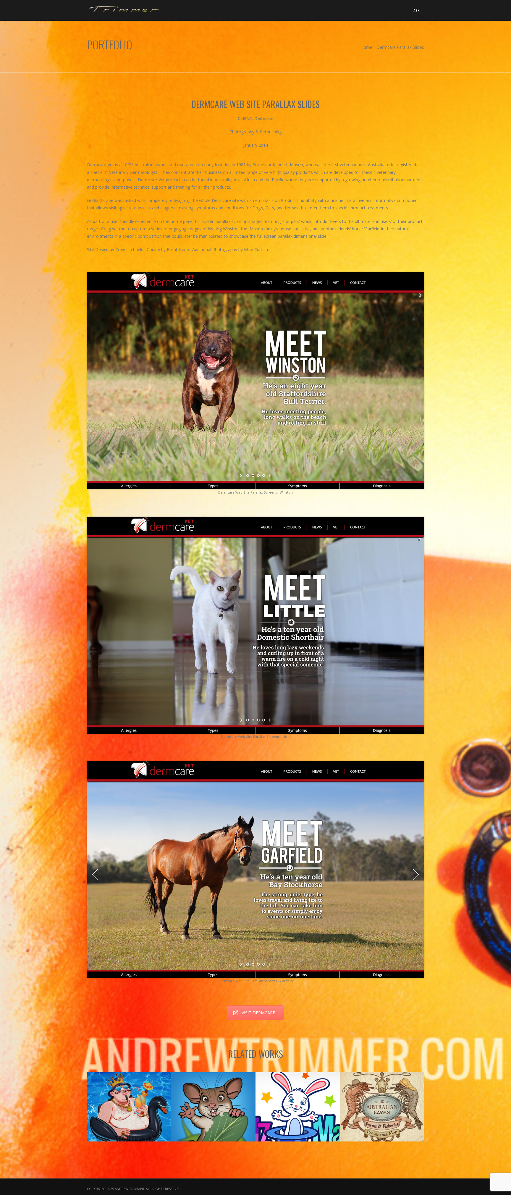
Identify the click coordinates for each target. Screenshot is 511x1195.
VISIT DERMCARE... (260, 1012)
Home (366, 47)
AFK (416, 10)
